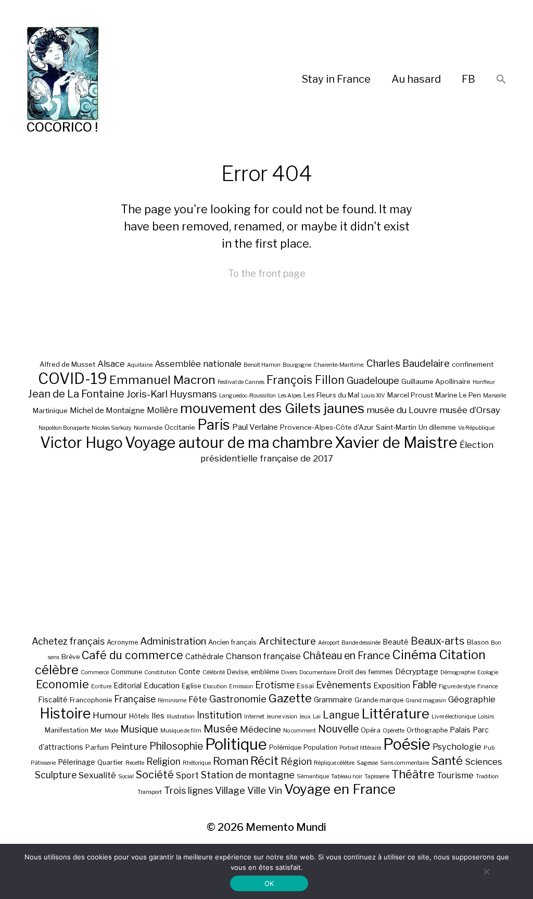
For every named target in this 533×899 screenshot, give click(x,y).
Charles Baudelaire (408, 363)
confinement (472, 364)
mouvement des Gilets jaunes (272, 408)
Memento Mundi (286, 827)
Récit (264, 760)
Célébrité (213, 672)
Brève (70, 657)
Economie (62, 684)
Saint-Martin (396, 427)
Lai (317, 716)
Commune (126, 672)
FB (468, 79)
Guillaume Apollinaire (436, 381)
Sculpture (56, 774)
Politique (236, 744)
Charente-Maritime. (338, 365)
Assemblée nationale (198, 363)
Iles (157, 716)
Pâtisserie (43, 763)
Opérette (393, 730)
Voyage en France (340, 789)
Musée (221, 728)
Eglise (191, 686)
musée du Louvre (401, 410)
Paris (213, 424)
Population (320, 747)
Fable (424, 684)
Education (162, 685)
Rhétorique (197, 763)
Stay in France (336, 79)
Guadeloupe (373, 381)
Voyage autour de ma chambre (229, 442)
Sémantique (313, 776)
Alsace (111, 363)
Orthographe (427, 730)
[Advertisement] (266, 549)
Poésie (406, 744)
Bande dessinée (360, 642)
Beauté (396, 641)
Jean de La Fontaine (76, 394)
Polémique (285, 747)
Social (126, 776)
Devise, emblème (253, 672)
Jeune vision (281, 716)
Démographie (457, 672)
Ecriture (101, 686)
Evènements (343, 684)
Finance (487, 686)
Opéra (370, 730)
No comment (299, 730)
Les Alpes (289, 395)
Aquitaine (140, 365)
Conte (189, 671)
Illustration (181, 716)
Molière (162, 410)
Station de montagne (248, 774)
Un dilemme (437, 427)
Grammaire (333, 699)
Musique (139, 729)
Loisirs (486, 716)
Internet (254, 716)
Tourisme (455, 775)
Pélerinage (76, 761)
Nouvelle (338, 729)
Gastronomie (237, 698)
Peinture (129, 746)
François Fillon (305, 380)
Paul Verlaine (255, 427)
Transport (149, 792)
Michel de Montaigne (107, 410)
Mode (111, 730)
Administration (173, 641)
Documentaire (317, 672)
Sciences (483, 761)
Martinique (50, 410)
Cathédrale (204, 656)
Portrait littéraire (360, 747)
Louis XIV (373, 395)
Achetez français (68, 641)
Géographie (472, 699)
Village (230, 791)
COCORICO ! (62, 127)
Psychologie (457, 746)
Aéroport (328, 642)
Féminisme (172, 700)
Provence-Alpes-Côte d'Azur (327, 427)
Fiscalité (53, 699)
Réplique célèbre (334, 763)
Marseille (494, 395)
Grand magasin (425, 700)
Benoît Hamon (262, 365)
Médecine (260, 729)
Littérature (395, 713)
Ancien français (232, 642)
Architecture (287, 641)
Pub (489, 747)
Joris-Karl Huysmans (171, 394)
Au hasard (416, 79)
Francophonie (91, 700)
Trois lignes (188, 790)
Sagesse (367, 763)
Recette (134, 763)
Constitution (160, 672)
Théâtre (413, 774)
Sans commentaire (404, 763)
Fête (197, 699)
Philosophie (176, 746)
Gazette (290, 698)
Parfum (97, 747)
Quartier (110, 762)
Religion (163, 761)
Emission (241, 686)
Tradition (487, 776)
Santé (447, 760)
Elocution (215, 686)
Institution (219, 715)
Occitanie (179, 427)
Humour (110, 715)
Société (155, 774)
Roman (230, 760)
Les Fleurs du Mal (331, 395)
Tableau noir (346, 776)
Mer (97, 730)
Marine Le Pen (458, 395)
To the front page (267, 273)
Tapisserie (376, 776)
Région (296, 761)
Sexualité (97, 775)
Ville (256, 790)
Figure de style (457, 686)
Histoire (65, 713)
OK (269, 883)
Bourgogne (297, 365)
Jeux (305, 716)
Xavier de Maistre (396, 442)
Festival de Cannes (241, 382)
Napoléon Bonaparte (64, 428)
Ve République (476, 428)
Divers (289, 672)
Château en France (346, 655)
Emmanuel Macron (162, 380)
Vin (275, 790)
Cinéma (414, 654)
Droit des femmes (365, 672)
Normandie (148, 428)
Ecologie (487, 672)
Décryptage (416, 671)
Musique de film (180, 730)
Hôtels (139, 716)
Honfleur (484, 382)
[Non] (486, 871)
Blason (478, 642)
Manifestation (66, 730)
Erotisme (275, 684)
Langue (341, 715)
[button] (501, 80)
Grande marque (378, 700)
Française (135, 698)
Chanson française (263, 656)
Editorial (127, 685)
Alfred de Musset (67, 364)
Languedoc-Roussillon (247, 395)
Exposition (391, 685)
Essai (305, 686)
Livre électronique (454, 716)
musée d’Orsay (469, 410)
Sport (187, 775)
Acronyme (122, 642)
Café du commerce (132, 655)
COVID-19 (72, 378)
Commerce (95, 672)
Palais (460, 729)
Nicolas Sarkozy (112, 428)
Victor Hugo (81, 442)
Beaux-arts (438, 641)
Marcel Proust (410, 395)
